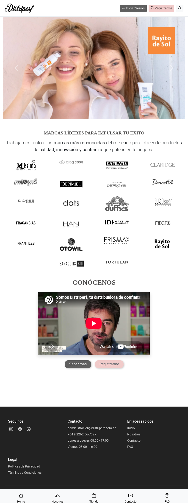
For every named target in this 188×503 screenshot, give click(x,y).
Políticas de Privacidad (24, 466)
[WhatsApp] (28, 429)
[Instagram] (11, 429)
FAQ (130, 446)
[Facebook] (20, 429)
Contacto (134, 440)
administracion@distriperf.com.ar (92, 428)
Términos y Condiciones (24, 472)
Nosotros (134, 434)
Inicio (131, 428)
